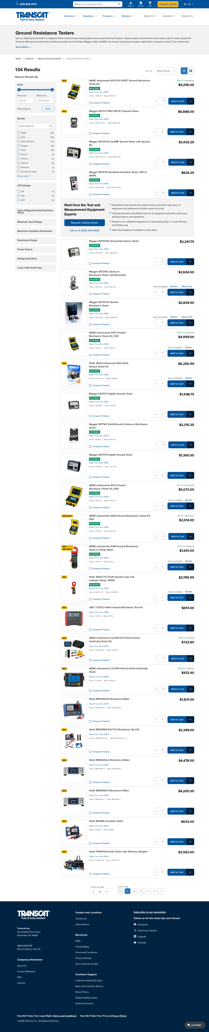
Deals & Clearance (84, 1003)
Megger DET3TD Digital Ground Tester (111, 454)
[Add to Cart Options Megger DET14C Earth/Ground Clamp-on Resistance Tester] (190, 444)
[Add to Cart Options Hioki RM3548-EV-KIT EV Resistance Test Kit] (190, 750)
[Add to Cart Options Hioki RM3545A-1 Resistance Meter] (190, 811)
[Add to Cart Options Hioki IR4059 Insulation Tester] (190, 841)
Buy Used (187, 286)
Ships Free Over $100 (99, 92)
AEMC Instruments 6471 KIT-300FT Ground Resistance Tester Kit (119, 82)
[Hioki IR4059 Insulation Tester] (74, 832)
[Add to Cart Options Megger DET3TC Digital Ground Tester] (190, 414)
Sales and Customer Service (89, 986)
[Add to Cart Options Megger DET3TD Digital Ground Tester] (190, 475)
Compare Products (101, 102)
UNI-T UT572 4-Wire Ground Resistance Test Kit (116, 607)
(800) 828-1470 (24, 945)
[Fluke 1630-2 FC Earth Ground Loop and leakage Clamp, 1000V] (74, 588)
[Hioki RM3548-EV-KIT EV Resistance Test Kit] (74, 741)
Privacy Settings (83, 958)
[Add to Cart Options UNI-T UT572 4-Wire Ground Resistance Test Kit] (190, 628)
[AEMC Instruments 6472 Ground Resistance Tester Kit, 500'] (74, 496)
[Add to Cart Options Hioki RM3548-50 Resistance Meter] (190, 719)
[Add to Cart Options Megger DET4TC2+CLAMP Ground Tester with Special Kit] (190, 162)
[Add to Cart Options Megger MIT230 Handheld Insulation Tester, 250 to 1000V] (190, 192)
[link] (121, 891)
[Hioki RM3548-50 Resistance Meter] (74, 710)
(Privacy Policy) (119, 1016)
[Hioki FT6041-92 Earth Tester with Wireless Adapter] (74, 863)
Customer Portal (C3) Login (88, 980)
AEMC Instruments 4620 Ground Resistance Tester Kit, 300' (120, 517)
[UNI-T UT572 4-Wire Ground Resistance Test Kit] (74, 618)
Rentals (126, 16)
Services (69, 16)
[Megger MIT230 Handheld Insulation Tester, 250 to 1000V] (74, 183)
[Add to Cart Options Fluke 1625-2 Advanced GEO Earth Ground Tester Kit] (190, 383)
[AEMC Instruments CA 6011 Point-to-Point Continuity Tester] (74, 679)
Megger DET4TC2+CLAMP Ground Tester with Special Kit (119, 143)
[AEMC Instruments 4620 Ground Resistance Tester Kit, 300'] (74, 527)
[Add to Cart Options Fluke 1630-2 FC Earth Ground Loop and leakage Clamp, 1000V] (190, 597)
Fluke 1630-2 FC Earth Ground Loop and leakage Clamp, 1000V (111, 578)
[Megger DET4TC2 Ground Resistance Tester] (74, 313)
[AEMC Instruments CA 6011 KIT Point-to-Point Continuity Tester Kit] (74, 649)
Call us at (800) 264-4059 (84, 230)
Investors (167, 16)
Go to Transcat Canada (86, 963)
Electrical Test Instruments (49, 58)
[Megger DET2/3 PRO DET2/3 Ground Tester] (74, 122)
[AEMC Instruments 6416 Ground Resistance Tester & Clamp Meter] (74, 557)
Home (18, 58)
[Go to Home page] (33, 16)
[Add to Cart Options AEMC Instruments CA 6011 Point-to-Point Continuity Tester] (190, 689)
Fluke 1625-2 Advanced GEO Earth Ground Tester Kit (108, 364)
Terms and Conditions (86, 952)
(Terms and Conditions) (65, 1016)
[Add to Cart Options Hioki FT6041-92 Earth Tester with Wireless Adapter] (190, 872)
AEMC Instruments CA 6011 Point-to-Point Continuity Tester (118, 670)
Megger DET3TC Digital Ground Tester (111, 393)
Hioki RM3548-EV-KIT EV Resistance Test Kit (114, 729)
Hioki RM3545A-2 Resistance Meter (109, 760)
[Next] (161, 891)
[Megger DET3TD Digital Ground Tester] (74, 466)
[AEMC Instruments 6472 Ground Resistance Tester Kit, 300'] (74, 344)
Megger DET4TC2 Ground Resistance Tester (103, 303)
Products (108, 16)
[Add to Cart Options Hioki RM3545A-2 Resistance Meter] (190, 780)
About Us (149, 16)
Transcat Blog (82, 946)
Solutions (88, 16)
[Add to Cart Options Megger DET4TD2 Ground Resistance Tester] (190, 261)
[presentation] (36, 73)
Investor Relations (26, 971)
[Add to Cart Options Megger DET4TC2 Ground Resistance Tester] (190, 322)
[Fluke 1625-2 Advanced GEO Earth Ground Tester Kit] (74, 374)
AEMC (104, 41)
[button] (188, 4)
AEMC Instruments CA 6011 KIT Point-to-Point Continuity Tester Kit (114, 639)
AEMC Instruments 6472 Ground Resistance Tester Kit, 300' (107, 334)
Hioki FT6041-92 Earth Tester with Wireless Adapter (118, 851)
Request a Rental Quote (84, 222)
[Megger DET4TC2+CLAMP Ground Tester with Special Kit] (74, 153)
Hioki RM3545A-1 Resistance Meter (109, 790)
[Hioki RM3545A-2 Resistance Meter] (74, 771)
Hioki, (95, 41)
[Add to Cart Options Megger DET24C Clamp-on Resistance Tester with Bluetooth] (190, 292)
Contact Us (187, 16)
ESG (19, 977)
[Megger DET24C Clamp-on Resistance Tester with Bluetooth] (74, 283)
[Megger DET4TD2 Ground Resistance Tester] (74, 252)
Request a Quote (168, 4)
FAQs (78, 940)
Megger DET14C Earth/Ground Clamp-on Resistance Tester (118, 425)
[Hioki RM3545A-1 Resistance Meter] (74, 802)
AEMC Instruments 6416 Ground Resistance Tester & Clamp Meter (113, 548)
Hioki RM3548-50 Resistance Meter (109, 699)
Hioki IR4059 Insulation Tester (106, 821)
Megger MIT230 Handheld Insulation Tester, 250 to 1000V (118, 173)
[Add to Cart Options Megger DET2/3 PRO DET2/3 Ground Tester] (190, 131)
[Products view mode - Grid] (190, 71)
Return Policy (82, 991)
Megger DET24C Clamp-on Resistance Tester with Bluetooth (107, 273)
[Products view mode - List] (184, 71)
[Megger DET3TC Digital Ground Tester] (74, 405)
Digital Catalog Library (86, 997)
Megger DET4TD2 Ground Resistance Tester (114, 241)
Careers (21, 982)
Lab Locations (82, 924)
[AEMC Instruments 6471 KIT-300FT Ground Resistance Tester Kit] (74, 92)
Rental (174, 286)
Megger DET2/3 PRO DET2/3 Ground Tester (114, 111)
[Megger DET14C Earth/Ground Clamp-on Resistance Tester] (74, 435)
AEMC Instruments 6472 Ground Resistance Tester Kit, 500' (107, 487)
